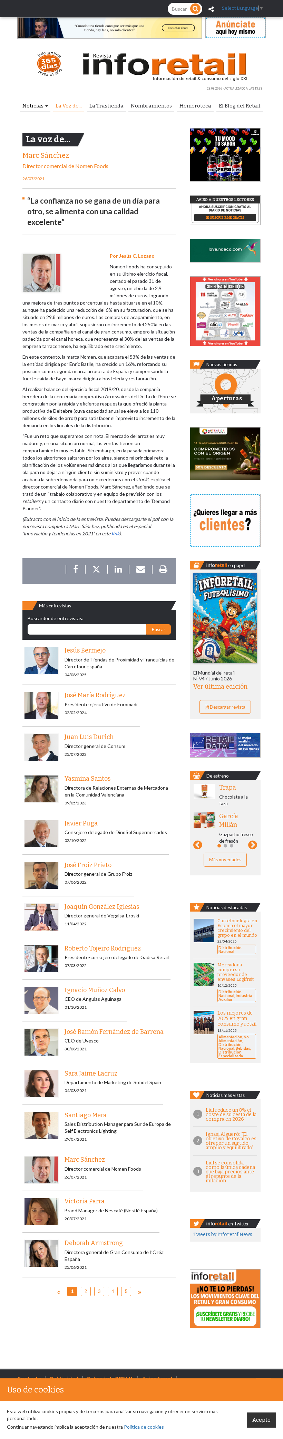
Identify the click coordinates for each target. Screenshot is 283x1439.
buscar (158, 629)
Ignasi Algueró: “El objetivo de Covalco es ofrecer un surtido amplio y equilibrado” (231, 1141)
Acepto (261, 1420)
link (115, 533)
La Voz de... (69, 106)
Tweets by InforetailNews (222, 1234)
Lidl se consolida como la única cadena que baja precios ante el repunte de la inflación (230, 1172)
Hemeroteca (195, 106)
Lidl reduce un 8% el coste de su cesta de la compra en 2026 (231, 1114)
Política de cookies (144, 1427)
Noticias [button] (33, 106)
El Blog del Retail (240, 106)
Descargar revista (227, 707)
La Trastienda (106, 106)
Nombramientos (151, 106)
